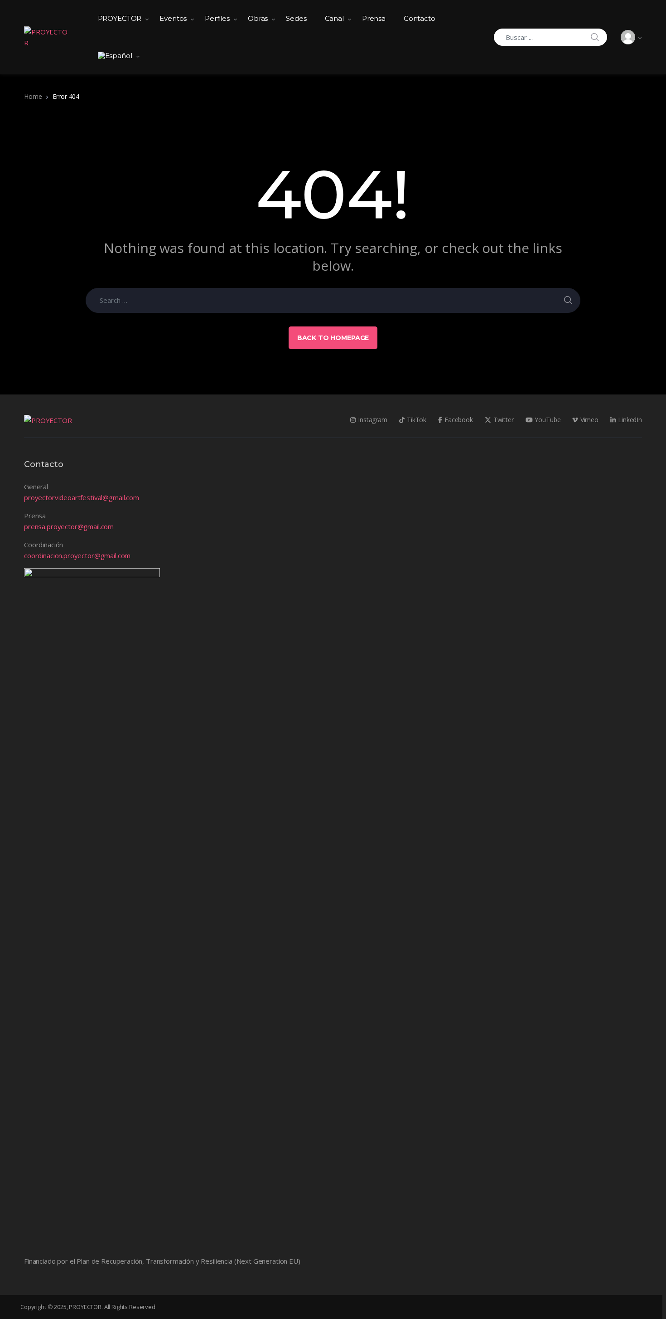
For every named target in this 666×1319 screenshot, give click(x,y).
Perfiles (217, 18)
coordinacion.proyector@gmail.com (77, 555)
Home (33, 96)
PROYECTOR (120, 18)
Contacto (419, 18)
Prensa (374, 18)
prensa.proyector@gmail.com (69, 526)
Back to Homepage (333, 338)
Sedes (296, 18)
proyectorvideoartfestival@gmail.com (81, 497)
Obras (258, 18)
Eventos (173, 18)
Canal (334, 18)
